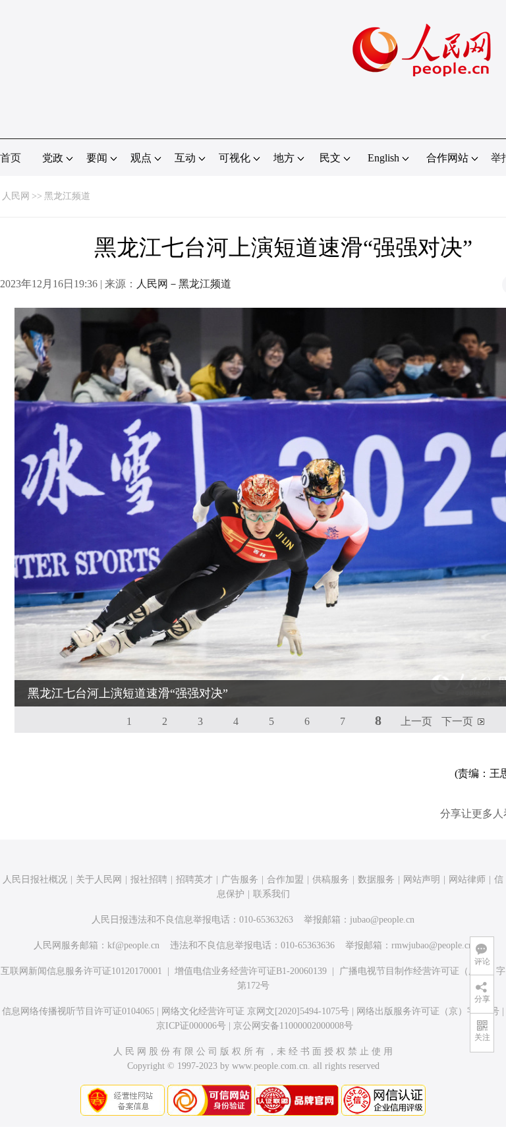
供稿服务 (330, 879)
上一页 (416, 721)
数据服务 (376, 879)
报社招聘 (148, 879)
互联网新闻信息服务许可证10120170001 (81, 971)
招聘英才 (194, 879)
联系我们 (271, 894)
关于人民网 (99, 879)
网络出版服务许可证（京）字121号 (427, 1011)
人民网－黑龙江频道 (183, 283)
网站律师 (467, 879)
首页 (10, 157)
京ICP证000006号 (191, 1026)
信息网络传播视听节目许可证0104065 (78, 1011)
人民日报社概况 (35, 879)
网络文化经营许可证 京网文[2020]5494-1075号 (255, 1011)
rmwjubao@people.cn (432, 945)
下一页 (457, 721)
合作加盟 (285, 879)
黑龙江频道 (67, 196)
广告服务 (239, 879)
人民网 (16, 196)
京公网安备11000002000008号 (293, 1026)
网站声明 (421, 879)
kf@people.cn (133, 945)
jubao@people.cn (382, 920)
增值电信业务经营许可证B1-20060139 (251, 971)
